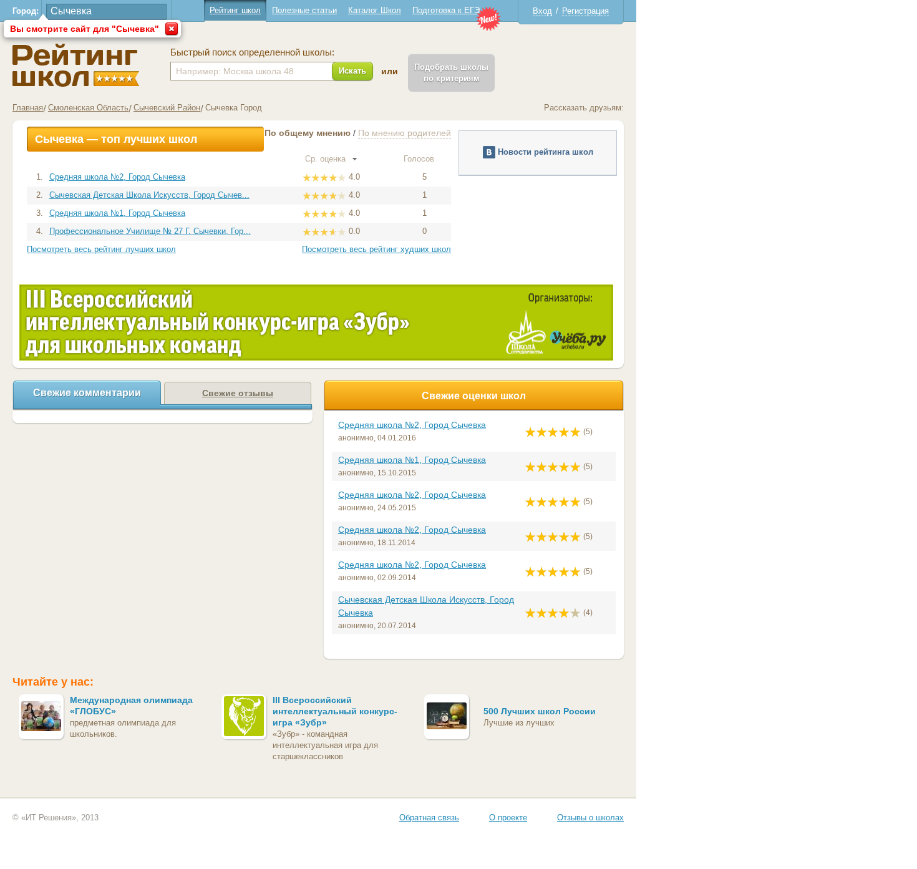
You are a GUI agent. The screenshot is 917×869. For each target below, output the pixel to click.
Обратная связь (429, 817)
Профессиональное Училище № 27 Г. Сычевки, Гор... (150, 231)
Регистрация (585, 11)
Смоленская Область (88, 107)
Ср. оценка (326, 158)
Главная (27, 107)
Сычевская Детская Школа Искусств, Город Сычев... (149, 195)
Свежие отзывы (237, 393)
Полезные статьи (304, 10)
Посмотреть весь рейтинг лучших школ (101, 249)
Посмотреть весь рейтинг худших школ (376, 249)
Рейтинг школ (235, 10)
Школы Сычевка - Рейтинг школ (75, 65)
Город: (25, 11)
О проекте (508, 817)
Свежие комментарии (87, 392)
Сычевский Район (166, 107)
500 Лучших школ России (539, 711)
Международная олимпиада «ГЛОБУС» (131, 705)
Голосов (420, 158)
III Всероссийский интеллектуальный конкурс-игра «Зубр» (335, 711)
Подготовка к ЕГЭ (446, 10)
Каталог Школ (374, 10)
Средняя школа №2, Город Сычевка (117, 177)
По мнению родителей (404, 133)
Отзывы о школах (590, 817)
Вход (542, 11)
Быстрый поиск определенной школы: (252, 52)
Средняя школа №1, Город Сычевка (117, 213)
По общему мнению (307, 133)
